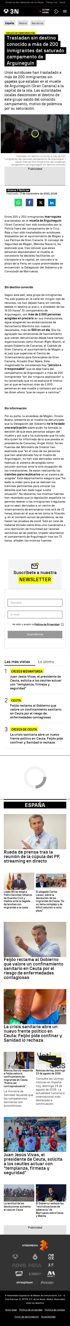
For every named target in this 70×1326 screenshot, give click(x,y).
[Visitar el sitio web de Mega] (35, 1265)
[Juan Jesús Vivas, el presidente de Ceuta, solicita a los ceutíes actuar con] (35, 1134)
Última (45, 11)
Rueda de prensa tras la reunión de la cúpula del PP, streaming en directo (32, 856)
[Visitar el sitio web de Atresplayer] (27, 1282)
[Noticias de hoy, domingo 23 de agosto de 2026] (51, 1060)
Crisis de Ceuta (24, 729)
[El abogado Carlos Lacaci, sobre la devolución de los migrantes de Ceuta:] (51, 881)
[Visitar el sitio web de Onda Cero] (19, 1274)
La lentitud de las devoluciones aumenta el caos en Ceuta (17, 1206)
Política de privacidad (30, 1309)
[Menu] (65, 11)
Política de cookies (55, 1309)
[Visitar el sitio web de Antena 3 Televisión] (19, 1257)
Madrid (23, 23)
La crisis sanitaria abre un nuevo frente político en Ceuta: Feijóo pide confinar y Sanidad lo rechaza (36, 738)
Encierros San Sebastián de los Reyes (25, 2)
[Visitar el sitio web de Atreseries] (51, 1265)
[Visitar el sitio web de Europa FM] (35, 1274)
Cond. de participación (27, 1316)
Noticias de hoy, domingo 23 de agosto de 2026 (50, 1072)
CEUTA (16, 700)
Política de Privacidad (47, 624)
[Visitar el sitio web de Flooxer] (47, 1282)
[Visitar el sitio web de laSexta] (35, 1257)
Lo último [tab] (46, 662)
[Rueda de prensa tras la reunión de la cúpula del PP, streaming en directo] (35, 831)
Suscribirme (35, 634)
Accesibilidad (48, 1316)
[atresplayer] (56, 11)
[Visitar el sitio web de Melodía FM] (51, 1274)
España (35, 805)
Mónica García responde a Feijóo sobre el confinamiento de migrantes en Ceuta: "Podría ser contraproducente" (18, 1078)
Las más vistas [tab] (17, 662)
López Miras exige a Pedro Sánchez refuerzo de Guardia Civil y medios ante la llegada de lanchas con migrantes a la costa (18, 899)
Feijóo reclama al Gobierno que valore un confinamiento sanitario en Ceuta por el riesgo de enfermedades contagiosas (35, 711)
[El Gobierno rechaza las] (51, 1193)
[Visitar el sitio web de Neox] (51, 1257)
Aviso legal (11, 1309)
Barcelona (37, 23)
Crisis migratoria (27, 671)
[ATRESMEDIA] (35, 1245)
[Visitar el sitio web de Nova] (19, 1265)
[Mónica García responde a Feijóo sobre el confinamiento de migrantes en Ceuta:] (19, 1060)
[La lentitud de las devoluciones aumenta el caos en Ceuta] (19, 1193)
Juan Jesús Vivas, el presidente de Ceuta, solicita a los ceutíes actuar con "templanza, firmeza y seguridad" (35, 682)
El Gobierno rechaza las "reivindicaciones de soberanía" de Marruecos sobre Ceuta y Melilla (50, 1210)
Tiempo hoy (51, 2)
